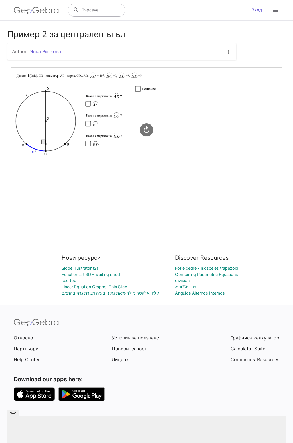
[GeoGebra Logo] (36, 10)
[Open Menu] (275, 10)
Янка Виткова (45, 51)
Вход (257, 10)
